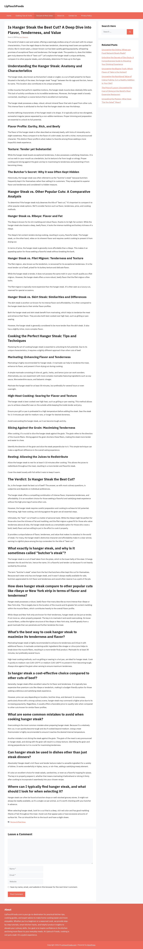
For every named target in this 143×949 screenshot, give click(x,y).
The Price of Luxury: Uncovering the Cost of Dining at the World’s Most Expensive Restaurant (117, 91)
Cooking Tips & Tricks (24, 16)
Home (9, 16)
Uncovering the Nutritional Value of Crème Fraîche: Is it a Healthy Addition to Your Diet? (118, 80)
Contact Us (73, 16)
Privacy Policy (86, 16)
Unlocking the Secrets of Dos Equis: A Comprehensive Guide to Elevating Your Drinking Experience (118, 61)
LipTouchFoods (14, 6)
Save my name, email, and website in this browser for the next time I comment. (44, 887)
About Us (60, 16)
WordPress (91, 945)
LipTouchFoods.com (68, 945)
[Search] (130, 31)
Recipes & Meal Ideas (44, 16)
